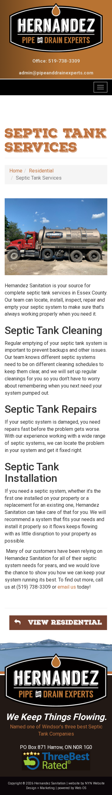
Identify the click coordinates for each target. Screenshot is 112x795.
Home (15, 171)
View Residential (61, 622)
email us (67, 587)
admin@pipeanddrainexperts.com (56, 73)
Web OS (80, 788)
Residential (41, 171)
